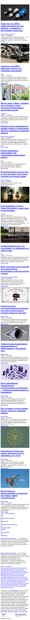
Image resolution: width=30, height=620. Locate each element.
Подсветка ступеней (23, 578)
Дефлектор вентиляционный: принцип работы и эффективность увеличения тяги (14, 347)
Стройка (3, 113)
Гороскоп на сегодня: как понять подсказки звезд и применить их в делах (12, 453)
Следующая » (11, 513)
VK (21, 611)
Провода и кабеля (6, 527)
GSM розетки (4, 568)
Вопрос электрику (13, 611)
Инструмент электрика (22, 572)
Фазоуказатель (4, 586)
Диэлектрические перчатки (7, 569)
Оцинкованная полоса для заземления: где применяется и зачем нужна (15, 248)
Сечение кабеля (12, 583)
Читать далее (4, 43)
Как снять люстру (15, 577)
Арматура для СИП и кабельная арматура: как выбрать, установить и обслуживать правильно (12, 27)
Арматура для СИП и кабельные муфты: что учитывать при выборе (11, 68)
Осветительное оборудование (9, 277)
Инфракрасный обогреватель (8, 574)
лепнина (3, 615)
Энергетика (7, 180)
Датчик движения (12, 568)
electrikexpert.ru (15, 590)
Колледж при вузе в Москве (8, 553)
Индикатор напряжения (10, 572)
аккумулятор (10, 587)
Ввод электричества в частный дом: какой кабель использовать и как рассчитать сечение (15, 270)
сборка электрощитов (19, 615)
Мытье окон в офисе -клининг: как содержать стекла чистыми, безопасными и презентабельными (15, 106)
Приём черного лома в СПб (8, 538)
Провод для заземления (6, 580)
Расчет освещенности (18, 580)
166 (6, 513)
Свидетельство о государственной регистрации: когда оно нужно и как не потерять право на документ (14, 309)
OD (26, 611)
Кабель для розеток (20, 574)
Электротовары (5, 532)
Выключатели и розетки (7, 34)
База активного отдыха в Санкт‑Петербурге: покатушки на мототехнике (15, 208)
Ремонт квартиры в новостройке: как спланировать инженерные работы (13, 153)
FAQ (2, 74)
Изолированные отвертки (13, 571)
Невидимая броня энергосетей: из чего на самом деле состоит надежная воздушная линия (15, 174)
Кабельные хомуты (5, 575)
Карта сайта (4, 611)
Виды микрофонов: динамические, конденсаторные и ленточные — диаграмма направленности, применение (15, 387)
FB (23, 611)
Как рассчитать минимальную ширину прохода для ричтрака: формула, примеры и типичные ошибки (15, 129)
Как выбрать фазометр (16, 575)
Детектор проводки (22, 568)
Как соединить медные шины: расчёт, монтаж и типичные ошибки (14, 410)
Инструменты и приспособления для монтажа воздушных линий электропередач (14, 494)
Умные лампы (23, 584)
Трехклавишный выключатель (12, 584)
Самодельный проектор (12, 581)
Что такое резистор (13, 586)
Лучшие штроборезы (12, 578)
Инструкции (4, 316)
